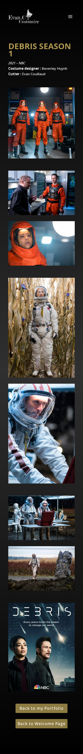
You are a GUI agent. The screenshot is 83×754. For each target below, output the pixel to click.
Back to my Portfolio (41, 708)
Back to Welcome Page (41, 723)
